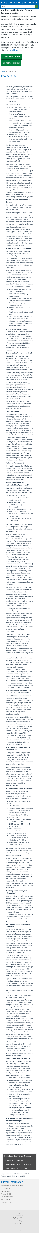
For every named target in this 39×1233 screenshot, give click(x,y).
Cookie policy (18, 1224)
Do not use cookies (11, 63)
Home (3, 71)
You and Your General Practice (12, 1186)
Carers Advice (6, 1188)
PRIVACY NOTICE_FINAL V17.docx (15, 1160)
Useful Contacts (6, 1202)
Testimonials (5, 1199)
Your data (18, 1227)
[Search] (36, 6)
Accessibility (18, 1221)
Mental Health (6, 1194)
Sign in (18, 1213)
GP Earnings (5, 1191)
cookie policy (15, 50)
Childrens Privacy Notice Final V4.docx (17, 1164)
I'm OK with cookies (12, 56)
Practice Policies (7, 1197)
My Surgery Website (18, 1217)
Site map (18, 1230)
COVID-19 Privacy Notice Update (15, 1168)
